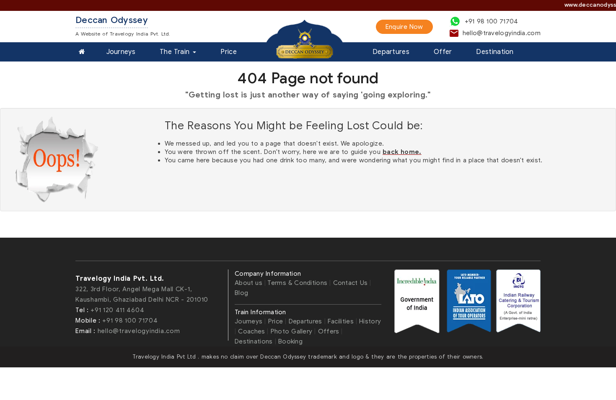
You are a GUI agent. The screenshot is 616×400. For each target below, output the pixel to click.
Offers (328, 331)
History (370, 321)
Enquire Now (404, 27)
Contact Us (351, 283)
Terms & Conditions (297, 283)
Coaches (251, 331)
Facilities (341, 321)
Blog (241, 293)
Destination (494, 52)
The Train (176, 52)
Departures (391, 52)
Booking (290, 341)
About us (249, 283)
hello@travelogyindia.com (139, 331)
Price (228, 52)
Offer (443, 52)
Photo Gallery (293, 331)
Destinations (254, 341)
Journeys (120, 52)
